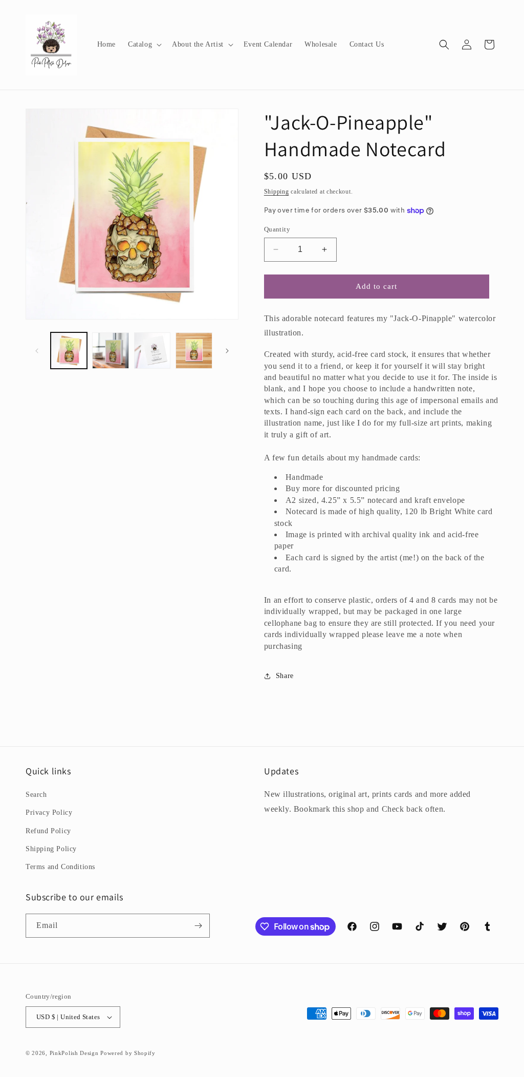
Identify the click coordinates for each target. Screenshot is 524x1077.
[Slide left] (37, 351)
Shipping (276, 191)
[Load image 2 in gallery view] (110, 350)
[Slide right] (227, 351)
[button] (144, 44)
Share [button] (285, 676)
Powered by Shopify (128, 1053)
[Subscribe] (198, 926)
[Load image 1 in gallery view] (69, 350)
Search (36, 794)
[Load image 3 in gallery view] (152, 350)
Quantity (277, 229)
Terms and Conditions (60, 867)
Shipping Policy (51, 849)
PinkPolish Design (74, 1053)
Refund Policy (48, 831)
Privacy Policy (49, 812)
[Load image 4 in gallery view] (194, 350)
